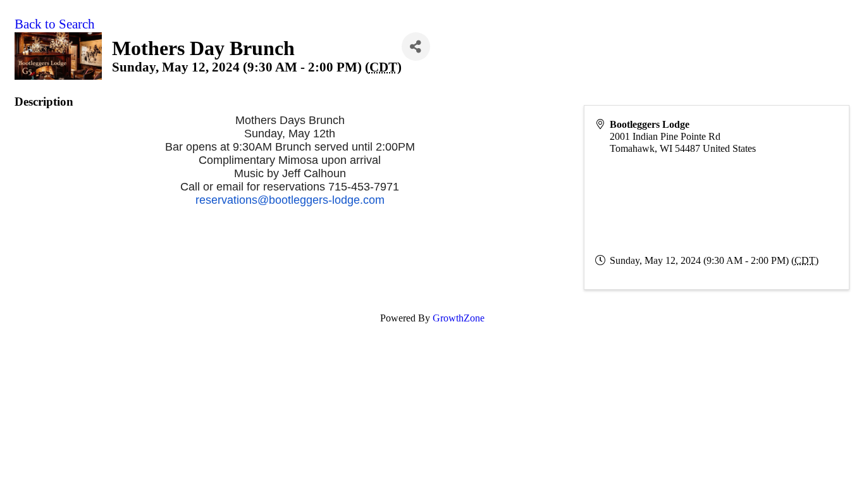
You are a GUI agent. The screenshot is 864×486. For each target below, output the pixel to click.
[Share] (416, 46)
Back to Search (55, 24)
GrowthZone (458, 318)
